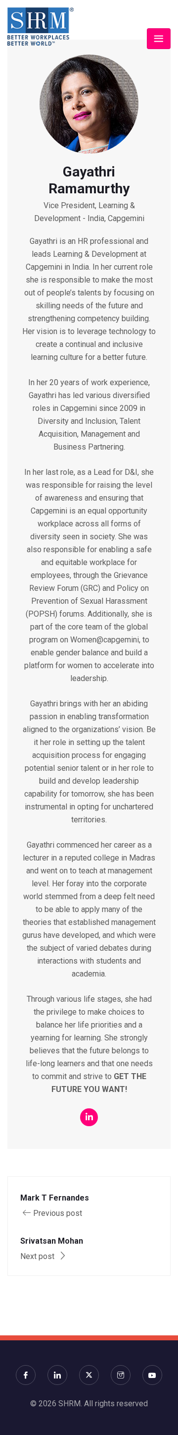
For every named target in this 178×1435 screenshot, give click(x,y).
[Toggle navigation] (159, 38)
